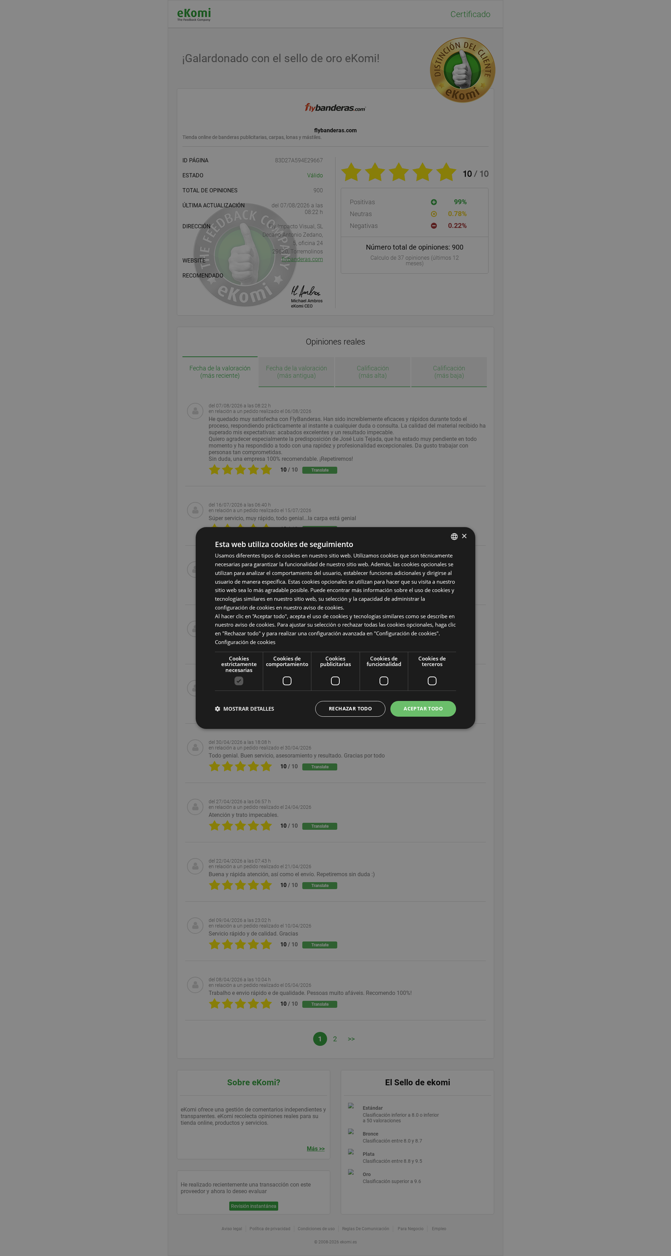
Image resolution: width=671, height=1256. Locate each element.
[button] (244, 709)
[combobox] (454, 536)
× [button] (464, 536)
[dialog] (335, 628)
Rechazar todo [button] (350, 708)
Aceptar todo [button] (423, 708)
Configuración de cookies (245, 641)
